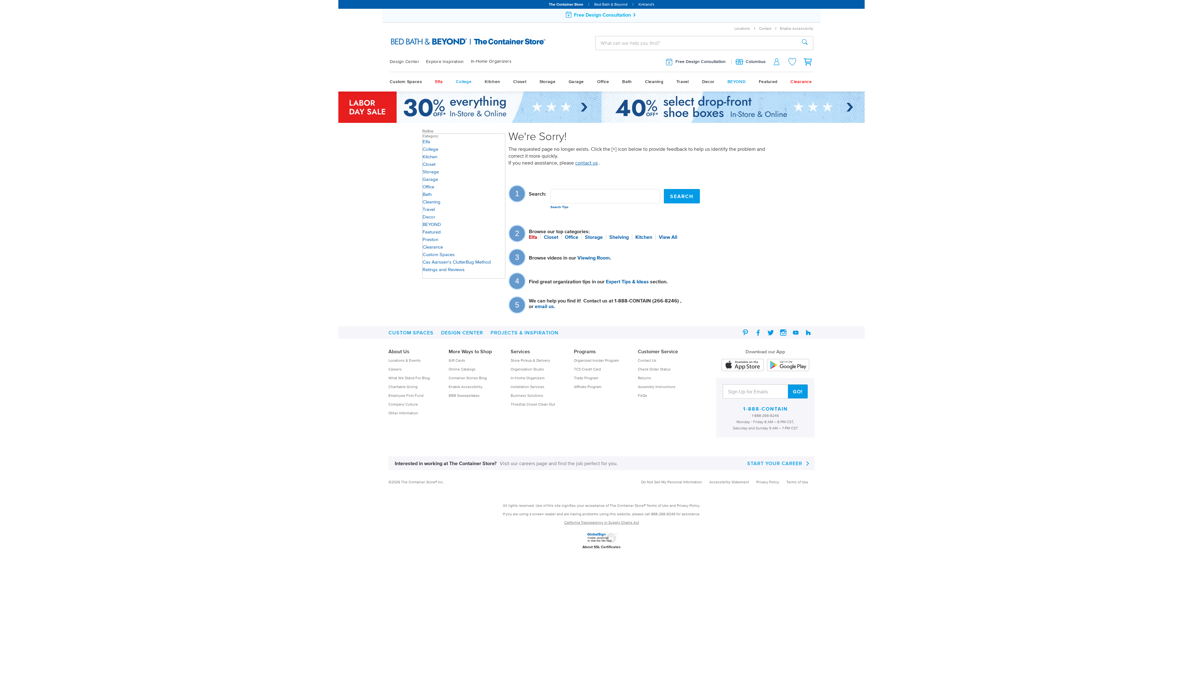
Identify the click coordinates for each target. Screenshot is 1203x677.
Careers (395, 369)
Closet (519, 81)
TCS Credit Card (587, 369)
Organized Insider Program (596, 360)
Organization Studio (527, 369)
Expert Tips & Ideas (627, 281)
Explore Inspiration (445, 61)
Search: (537, 194)
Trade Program (586, 378)
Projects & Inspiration (525, 332)
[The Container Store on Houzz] (808, 332)
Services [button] (520, 351)
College (463, 81)
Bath (627, 81)
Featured (768, 81)
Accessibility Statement (729, 482)
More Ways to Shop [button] (470, 351)
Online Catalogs (462, 369)
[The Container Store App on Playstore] (788, 365)
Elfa (439, 81)
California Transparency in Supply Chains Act (601, 522)
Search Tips (559, 207)
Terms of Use (797, 482)
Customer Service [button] (658, 351)
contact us (586, 162)
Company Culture (403, 404)
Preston (430, 239)
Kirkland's (646, 4)
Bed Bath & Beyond (611, 4)
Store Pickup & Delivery (530, 360)
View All (668, 237)
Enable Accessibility (465, 387)
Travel (682, 81)
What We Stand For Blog (409, 378)
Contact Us (647, 360)
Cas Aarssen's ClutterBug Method (457, 262)
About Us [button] (398, 351)
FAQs (642, 395)
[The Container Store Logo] (453, 42)
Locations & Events (404, 360)
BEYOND (736, 81)
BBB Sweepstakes (464, 395)
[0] (808, 62)
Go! (798, 391)
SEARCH (682, 196)
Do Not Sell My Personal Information (671, 482)
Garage (576, 81)
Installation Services (527, 387)
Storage (547, 81)
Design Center (404, 61)
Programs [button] (585, 351)
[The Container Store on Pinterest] (745, 332)
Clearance (801, 81)
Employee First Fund (406, 395)
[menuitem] (408, 61)
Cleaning (654, 81)
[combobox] (696, 43)
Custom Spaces (406, 81)
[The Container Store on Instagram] (783, 332)
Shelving (619, 237)
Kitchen (492, 81)
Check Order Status (654, 369)
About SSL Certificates (601, 547)
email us (544, 306)
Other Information (403, 413)
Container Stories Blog (468, 378)
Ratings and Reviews (444, 269)
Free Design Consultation (700, 61)
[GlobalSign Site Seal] (602, 537)
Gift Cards (457, 360)
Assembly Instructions (656, 387)
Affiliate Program (588, 387)
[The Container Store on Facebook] (758, 332)
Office (603, 81)
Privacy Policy (767, 482)
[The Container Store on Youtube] (795, 332)
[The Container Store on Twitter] (770, 332)
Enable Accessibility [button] (796, 28)
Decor (708, 81)
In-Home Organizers (491, 61)
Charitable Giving (403, 387)
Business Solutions (527, 395)
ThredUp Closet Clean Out (533, 404)
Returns (644, 378)
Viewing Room (593, 257)
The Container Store (566, 4)
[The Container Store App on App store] (742, 365)
